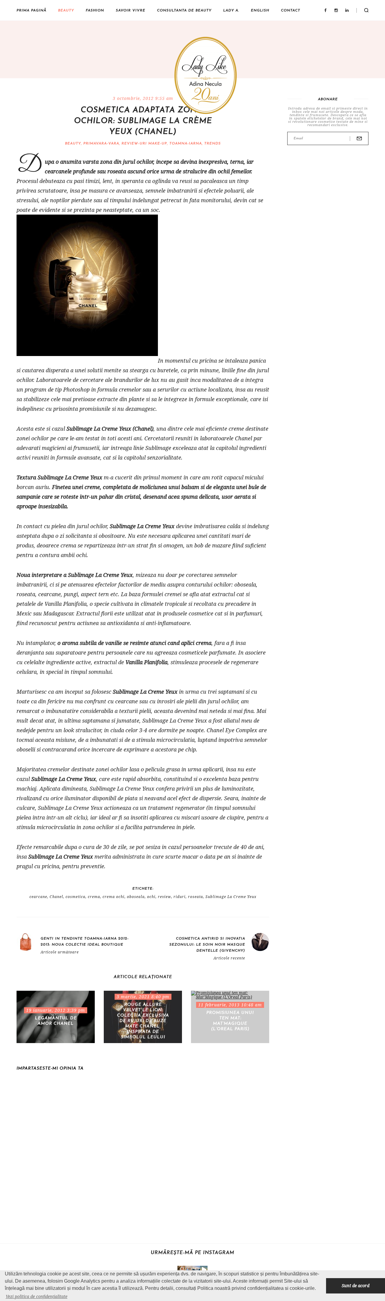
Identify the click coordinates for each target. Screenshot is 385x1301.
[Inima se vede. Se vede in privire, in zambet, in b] (188, 1269)
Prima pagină (31, 10)
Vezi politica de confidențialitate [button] (36, 1296)
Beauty (66, 10)
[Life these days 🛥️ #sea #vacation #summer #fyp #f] (196, 1269)
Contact (290, 10)
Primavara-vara (101, 143)
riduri (180, 897)
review (164, 897)
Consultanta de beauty (184, 10)
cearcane (38, 897)
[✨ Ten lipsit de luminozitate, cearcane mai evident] (181, 1269)
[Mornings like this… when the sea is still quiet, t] (204, 1269)
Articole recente (229, 958)
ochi (151, 897)
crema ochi (114, 897)
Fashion (95, 10)
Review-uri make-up (144, 143)
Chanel (56, 897)
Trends (212, 143)
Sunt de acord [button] (355, 1285)
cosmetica (75, 897)
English (260, 10)
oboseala (136, 897)
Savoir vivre (130, 10)
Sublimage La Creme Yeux (231, 897)
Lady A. (231, 10)
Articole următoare (60, 952)
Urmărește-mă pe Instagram (192, 1252)
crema (94, 897)
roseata (195, 897)
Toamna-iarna (185, 143)
